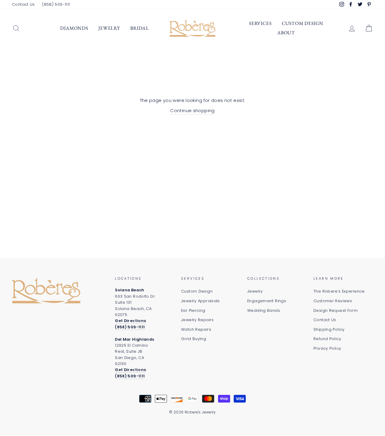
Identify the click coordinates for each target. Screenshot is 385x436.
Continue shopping (192, 110)
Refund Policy (327, 338)
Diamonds (74, 28)
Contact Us (23, 4)
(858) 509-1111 (56, 4)
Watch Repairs (196, 329)
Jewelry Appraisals (200, 300)
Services (260, 23)
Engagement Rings (266, 300)
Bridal (139, 28)
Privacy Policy (327, 348)
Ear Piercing (193, 310)
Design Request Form (335, 310)
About (286, 32)
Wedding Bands (263, 310)
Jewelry (109, 28)
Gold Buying (193, 338)
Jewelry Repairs (197, 319)
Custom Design (302, 23)
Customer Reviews (332, 300)
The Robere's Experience (339, 291)
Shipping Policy (329, 329)
